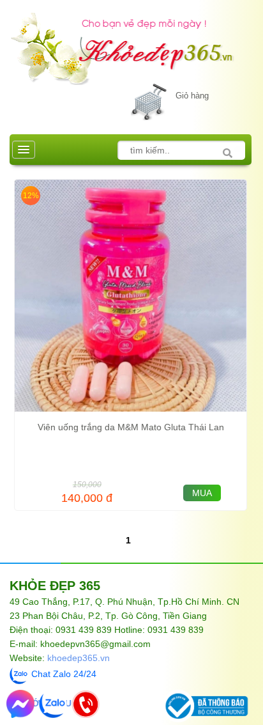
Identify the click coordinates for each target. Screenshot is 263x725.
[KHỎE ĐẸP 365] (131, 43)
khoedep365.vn (78, 658)
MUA (202, 493)
